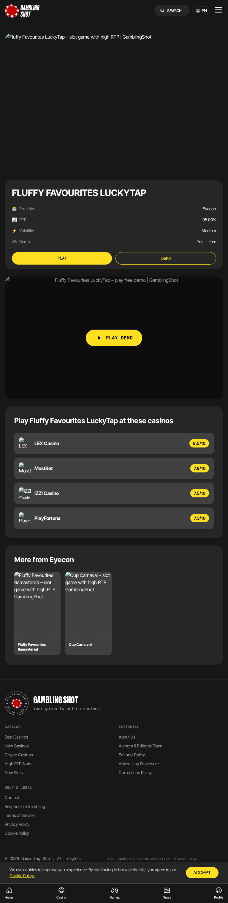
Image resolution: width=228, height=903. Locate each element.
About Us (127, 736)
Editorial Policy (132, 754)
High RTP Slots (18, 763)
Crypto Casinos (19, 754)
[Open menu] (218, 10)
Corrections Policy (135, 772)
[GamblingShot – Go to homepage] (22, 11)
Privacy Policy (17, 824)
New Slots (14, 772)
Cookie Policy (17, 833)
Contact (12, 797)
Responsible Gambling (25, 806)
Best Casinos (16, 736)
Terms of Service (19, 815)
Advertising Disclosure (139, 763)
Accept (202, 872)
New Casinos (17, 745)
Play (62, 258)
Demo (166, 258)
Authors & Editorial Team (140, 745)
